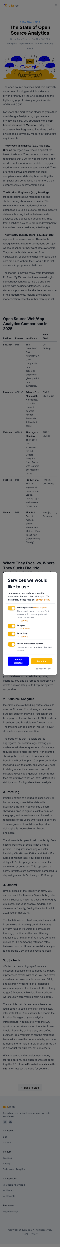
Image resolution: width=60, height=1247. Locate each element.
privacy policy (43, 599)
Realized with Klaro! (43, 669)
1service (22, 620)
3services (23, 628)
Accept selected (18, 661)
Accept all (42, 661)
